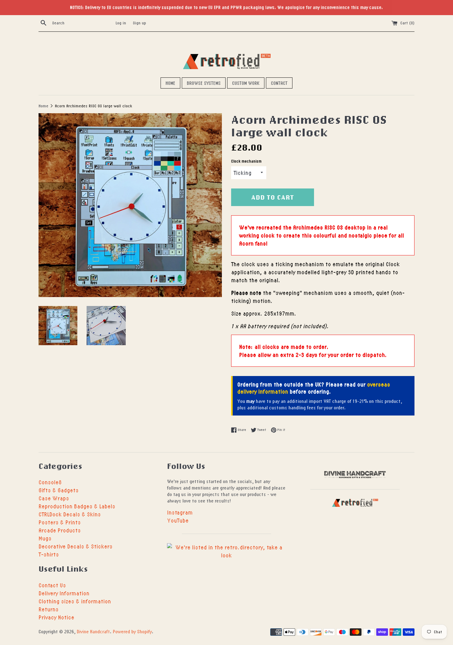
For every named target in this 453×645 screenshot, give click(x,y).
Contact (279, 83)
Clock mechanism (246, 161)
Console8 (50, 482)
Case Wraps (54, 498)
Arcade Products (60, 530)
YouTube (178, 520)
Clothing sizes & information (75, 601)
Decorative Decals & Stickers (75, 546)
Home (170, 83)
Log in (121, 22)
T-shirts (49, 554)
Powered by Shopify (132, 631)
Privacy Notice (56, 617)
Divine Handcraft (93, 631)
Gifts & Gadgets (59, 490)
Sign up (139, 22)
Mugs (45, 538)
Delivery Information (64, 593)
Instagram (180, 512)
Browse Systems (204, 83)
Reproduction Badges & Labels (77, 506)
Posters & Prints (60, 522)
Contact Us (52, 585)
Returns (49, 609)
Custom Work (245, 83)
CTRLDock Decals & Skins (70, 514)
